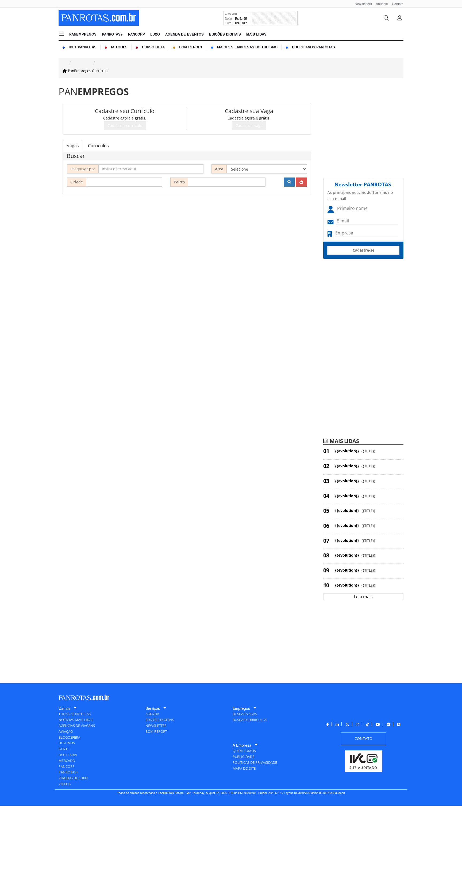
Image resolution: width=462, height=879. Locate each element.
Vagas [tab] (73, 146)
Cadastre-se (363, 250)
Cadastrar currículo (124, 125)
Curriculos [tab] (98, 146)
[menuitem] (361, 3)
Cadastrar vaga (249, 125)
